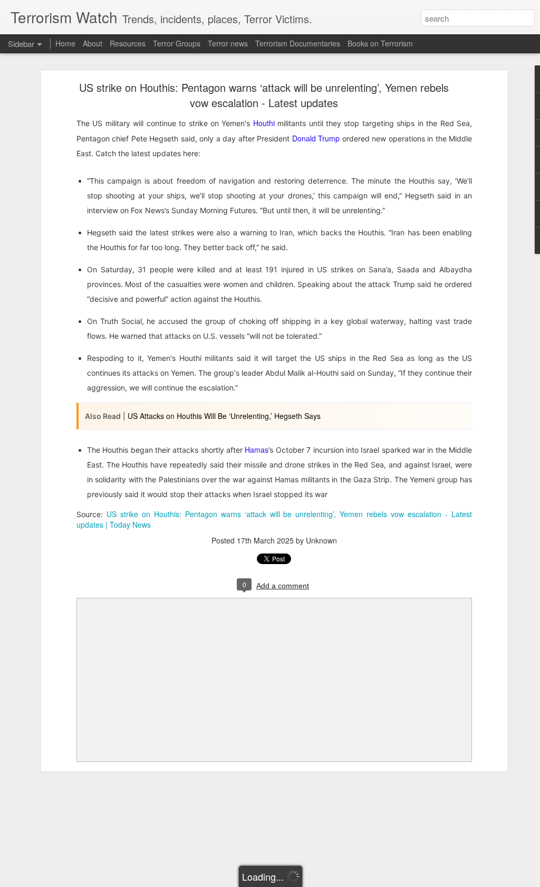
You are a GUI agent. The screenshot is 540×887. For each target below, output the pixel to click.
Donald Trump (315, 138)
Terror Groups (176, 43)
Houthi (264, 123)
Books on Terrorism (380, 43)
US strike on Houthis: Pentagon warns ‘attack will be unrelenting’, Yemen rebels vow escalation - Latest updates (264, 95)
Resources (128, 43)
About (92, 43)
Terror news (228, 43)
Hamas (256, 449)
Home (65, 43)
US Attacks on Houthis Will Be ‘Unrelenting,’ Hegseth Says (224, 416)
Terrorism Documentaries (297, 43)
